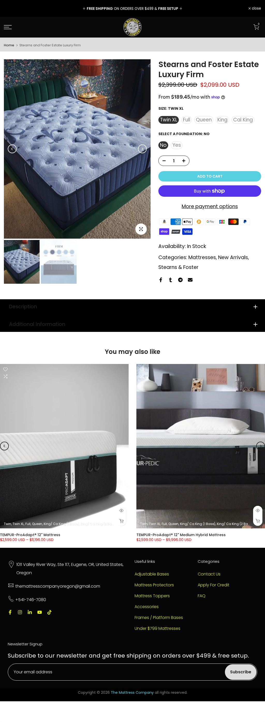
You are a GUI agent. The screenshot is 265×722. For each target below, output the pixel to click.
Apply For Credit (213, 585)
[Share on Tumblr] (170, 280)
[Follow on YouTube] (39, 612)
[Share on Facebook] (160, 280)
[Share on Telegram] (180, 280)
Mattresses (202, 257)
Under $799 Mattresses (157, 628)
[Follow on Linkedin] (29, 612)
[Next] (142, 148)
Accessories (147, 607)
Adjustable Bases (152, 574)
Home (9, 45)
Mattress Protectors (154, 585)
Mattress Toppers (152, 596)
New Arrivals (233, 257)
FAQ (201, 596)
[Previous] (12, 148)
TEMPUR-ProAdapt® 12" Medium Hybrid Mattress (181, 534)
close (11, 8)
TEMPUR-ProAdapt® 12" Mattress (30, 534)
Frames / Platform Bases (159, 618)
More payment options (210, 206)
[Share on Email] (190, 280)
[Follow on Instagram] (20, 612)
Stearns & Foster (178, 267)
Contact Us (209, 574)
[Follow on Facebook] (10, 612)
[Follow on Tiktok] (49, 612)
